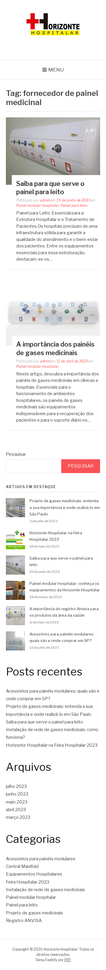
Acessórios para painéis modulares (40, 858)
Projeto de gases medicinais (34, 913)
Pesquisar (16, 454)
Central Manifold (22, 866)
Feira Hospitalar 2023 (27, 882)
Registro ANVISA (24, 920)
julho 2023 (16, 786)
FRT (67, 960)
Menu (56, 70)
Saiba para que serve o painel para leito (44, 722)
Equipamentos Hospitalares (34, 874)
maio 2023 (16, 802)
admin (45, 200)
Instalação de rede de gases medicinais (45, 889)
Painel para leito (73, 205)
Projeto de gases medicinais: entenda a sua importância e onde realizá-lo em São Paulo (64, 507)
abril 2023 (16, 809)
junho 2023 (17, 794)
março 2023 (18, 817)
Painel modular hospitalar (37, 205)
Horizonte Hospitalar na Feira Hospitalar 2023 (51, 745)
